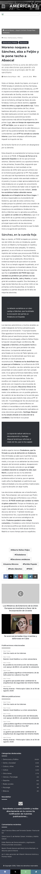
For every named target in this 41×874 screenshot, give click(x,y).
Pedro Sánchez (15, 569)
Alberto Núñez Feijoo (21, 550)
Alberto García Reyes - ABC (11, 76)
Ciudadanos (21, 555)
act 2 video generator (9, 854)
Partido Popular (30, 564)
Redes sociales (8, 784)
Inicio (5, 38)
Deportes (6, 780)
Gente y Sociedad (9, 763)
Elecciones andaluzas (21, 559)
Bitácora (6, 791)
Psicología (6, 787)
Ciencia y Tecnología (10, 777)
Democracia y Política (15, 38)
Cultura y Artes (8, 766)
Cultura (5, 770)
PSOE (30, 569)
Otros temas (7, 773)
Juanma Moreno (11, 564)
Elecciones (23, 42)
